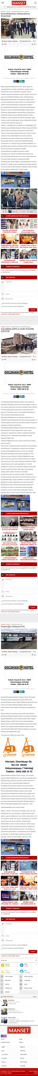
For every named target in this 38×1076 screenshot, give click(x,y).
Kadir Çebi (11, 1000)
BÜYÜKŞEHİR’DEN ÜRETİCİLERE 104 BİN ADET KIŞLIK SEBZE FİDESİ (9, 262)
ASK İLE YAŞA (12, 1003)
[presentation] (1, 6)
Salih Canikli (11, 1018)
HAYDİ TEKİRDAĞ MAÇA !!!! (15, 1012)
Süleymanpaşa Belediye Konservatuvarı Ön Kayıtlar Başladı (10, 544)
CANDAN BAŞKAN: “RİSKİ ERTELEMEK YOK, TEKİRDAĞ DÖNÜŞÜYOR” (9, 904)
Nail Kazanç (11, 1009)
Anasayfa (3, 11)
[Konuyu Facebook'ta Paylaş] (15, 81)
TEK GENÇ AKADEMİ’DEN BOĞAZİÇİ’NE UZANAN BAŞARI (9, 232)
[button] (3, 211)
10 (35, 211)
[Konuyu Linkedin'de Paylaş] (23, 81)
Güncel (8, 11)
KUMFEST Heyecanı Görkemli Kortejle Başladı (28, 261)
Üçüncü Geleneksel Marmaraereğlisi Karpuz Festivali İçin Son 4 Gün (28, 232)
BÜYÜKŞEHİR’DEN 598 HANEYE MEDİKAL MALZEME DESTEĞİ (28, 873)
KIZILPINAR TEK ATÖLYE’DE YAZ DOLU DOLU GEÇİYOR (10, 528)
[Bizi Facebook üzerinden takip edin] (2, 1036)
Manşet (9, 41)
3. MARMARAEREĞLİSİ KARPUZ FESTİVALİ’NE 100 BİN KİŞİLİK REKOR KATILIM (9, 559)
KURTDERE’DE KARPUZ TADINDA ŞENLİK (28, 528)
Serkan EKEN (35, 1072)
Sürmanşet (15, 41)
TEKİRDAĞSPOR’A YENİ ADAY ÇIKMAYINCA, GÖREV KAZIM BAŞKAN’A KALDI (10, 247)
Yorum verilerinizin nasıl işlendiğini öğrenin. (17, 313)
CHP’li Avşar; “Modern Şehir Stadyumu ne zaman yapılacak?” (10, 889)
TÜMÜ (34, 996)
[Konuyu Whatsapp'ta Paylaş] (20, 81)
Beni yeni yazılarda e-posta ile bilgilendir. (13, 306)
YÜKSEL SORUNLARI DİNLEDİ (11, 207)
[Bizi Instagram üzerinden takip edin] (5, 1036)
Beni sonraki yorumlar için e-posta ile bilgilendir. (15, 303)
